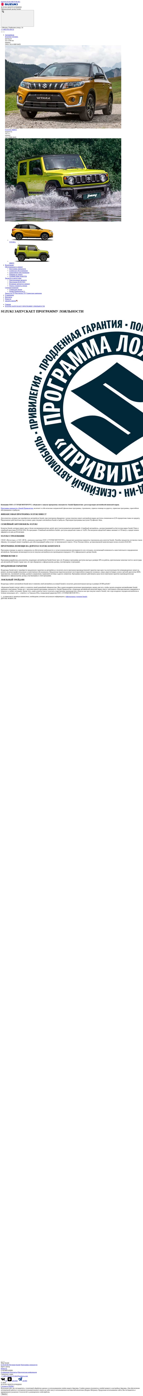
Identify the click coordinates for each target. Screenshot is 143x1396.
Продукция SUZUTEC (17, 282)
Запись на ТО (10, 293)
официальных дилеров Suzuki (76, 596)
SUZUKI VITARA (11, 37)
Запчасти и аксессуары (13, 278)
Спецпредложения (11, 288)
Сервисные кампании (34, 293)
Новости (8, 299)
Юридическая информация (27, 1372)
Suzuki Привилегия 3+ (17, 291)
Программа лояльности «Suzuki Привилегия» (17, 508)
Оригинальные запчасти (18, 280)
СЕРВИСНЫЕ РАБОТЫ (18, 276)
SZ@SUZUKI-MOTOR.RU (10, 2)
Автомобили (9, 35)
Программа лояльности (17, 269)
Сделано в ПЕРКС (7, 1386)
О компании (9, 295)
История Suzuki (14, 1365)
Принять (4, 1394)
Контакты (8, 297)
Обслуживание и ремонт (14, 267)
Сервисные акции (15, 289)
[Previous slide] (2, 1361)
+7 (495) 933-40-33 (7, 29)
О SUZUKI (5, 1365)
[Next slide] (4, 1361)
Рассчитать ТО (20, 293)
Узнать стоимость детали (18, 286)
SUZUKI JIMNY (11, 130)
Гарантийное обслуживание (19, 272)
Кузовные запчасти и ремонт (19, 284)
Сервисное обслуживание (18, 271)
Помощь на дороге (16, 274)
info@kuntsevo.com (21, 1376)
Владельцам (9, 265)
